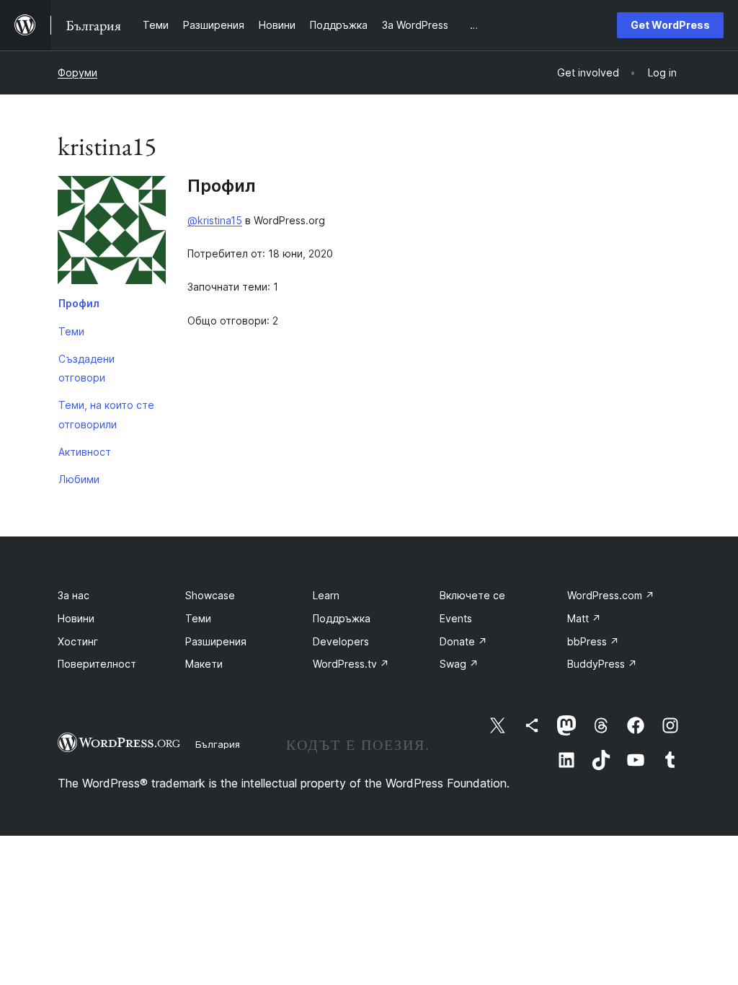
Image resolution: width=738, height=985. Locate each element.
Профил (78, 303)
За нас (73, 595)
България (217, 744)
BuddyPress (602, 664)
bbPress (593, 641)
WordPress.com (610, 595)
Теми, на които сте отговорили (106, 414)
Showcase (210, 595)
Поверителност (97, 664)
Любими (78, 479)
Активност (84, 452)
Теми (71, 331)
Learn (326, 595)
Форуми (77, 72)
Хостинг (78, 641)
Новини (76, 618)
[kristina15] (112, 233)
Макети (204, 664)
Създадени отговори (86, 368)
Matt (584, 618)
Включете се (472, 595)
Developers (341, 641)
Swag (459, 664)
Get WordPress (670, 25)
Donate (463, 641)
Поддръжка (341, 618)
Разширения (215, 641)
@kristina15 (214, 220)
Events (456, 618)
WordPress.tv (351, 664)
